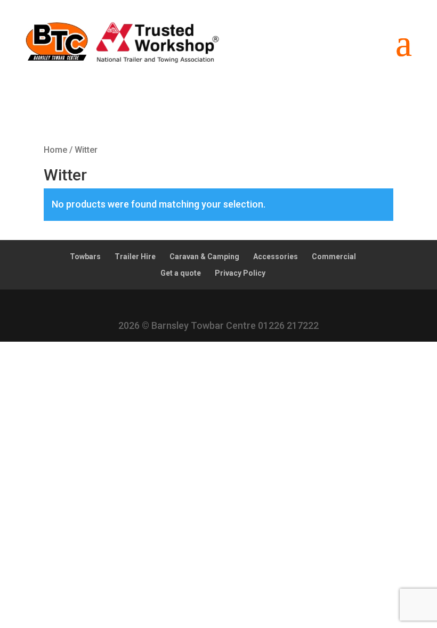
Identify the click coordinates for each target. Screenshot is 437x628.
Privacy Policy (240, 273)
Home (55, 150)
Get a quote (180, 273)
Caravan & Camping (204, 256)
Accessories (275, 256)
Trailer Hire (135, 256)
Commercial (334, 256)
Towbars (85, 256)
